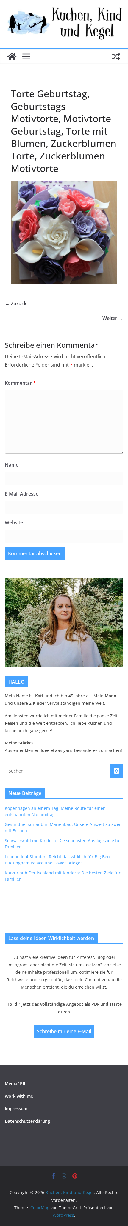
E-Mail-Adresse (21, 493)
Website (14, 522)
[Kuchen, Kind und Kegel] (12, 56)
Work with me (19, 1096)
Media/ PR (15, 1083)
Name (11, 465)
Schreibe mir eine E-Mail (64, 1031)
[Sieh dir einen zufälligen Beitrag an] (116, 56)
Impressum (16, 1108)
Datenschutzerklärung (27, 1121)
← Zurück (15, 303)
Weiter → (112, 318)
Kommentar (20, 383)
